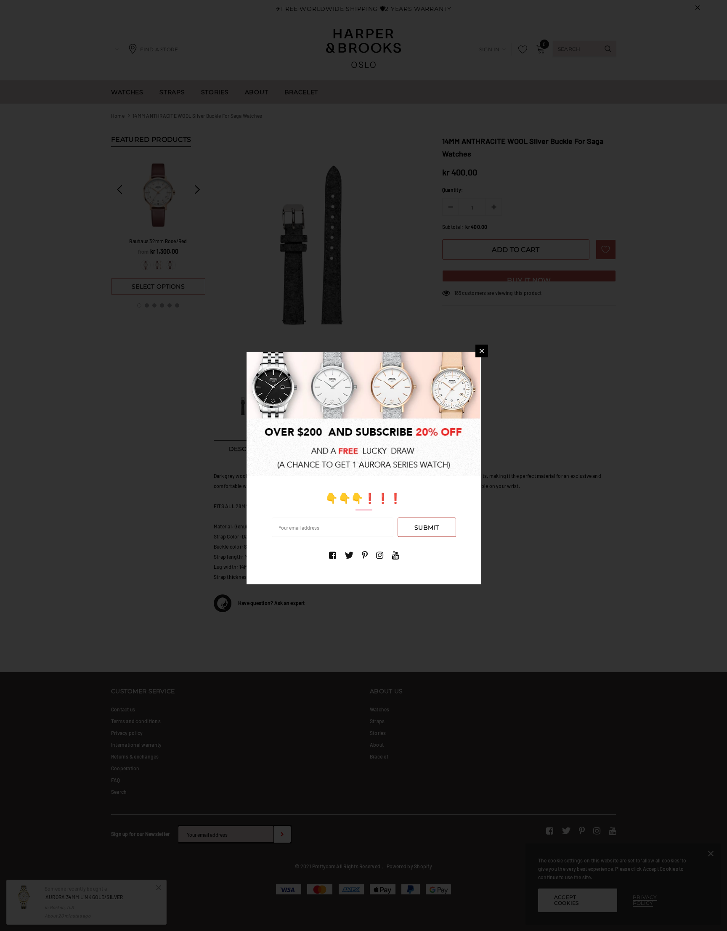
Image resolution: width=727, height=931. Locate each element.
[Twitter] (349, 555)
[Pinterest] (365, 555)
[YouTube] (395, 555)
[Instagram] (379, 555)
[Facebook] (332, 555)
